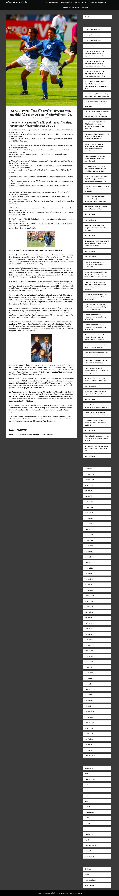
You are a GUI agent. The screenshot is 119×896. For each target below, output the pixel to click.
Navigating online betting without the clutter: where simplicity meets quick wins (96, 448)
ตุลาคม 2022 (89, 568)
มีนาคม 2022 (89, 606)
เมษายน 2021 (89, 662)
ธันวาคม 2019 (89, 750)
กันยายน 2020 (89, 700)
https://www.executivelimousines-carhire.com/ (35, 434)
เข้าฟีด (87, 874)
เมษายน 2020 (89, 728)
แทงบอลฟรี (88, 851)
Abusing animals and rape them (94, 35)
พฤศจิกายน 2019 (90, 755)
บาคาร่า (87, 840)
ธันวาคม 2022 (89, 557)
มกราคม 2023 (89, 551)
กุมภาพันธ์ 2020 (89, 739)
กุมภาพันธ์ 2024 (89, 513)
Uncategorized (89, 812)
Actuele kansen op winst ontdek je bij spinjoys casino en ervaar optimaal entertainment (96, 104)
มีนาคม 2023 (89, 540)
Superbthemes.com (76, 893)
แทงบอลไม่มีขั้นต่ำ (66, 2)
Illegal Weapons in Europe (93, 29)
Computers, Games (90, 779)
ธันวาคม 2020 (89, 684)
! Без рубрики (89, 768)
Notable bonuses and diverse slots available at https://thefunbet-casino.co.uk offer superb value (95, 337)
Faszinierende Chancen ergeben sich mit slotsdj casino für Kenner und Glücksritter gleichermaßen (97, 136)
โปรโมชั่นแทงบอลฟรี (51, 2)
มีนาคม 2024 (89, 507)
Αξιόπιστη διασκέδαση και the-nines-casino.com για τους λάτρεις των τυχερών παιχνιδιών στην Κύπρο (97, 114)
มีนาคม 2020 (89, 733)
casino (87, 773)
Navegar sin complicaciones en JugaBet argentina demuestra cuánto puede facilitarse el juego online (97, 243)
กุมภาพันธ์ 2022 (89, 612)
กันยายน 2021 (89, 634)
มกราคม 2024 (89, 518)
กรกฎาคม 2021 (89, 645)
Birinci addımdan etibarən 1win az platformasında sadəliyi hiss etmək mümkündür (95, 423)
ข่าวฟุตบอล (88, 829)
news (86, 785)
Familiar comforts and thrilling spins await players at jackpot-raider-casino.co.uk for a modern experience (96, 274)
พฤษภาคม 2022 (89, 595)
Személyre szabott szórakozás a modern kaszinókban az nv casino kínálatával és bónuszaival (97, 189)
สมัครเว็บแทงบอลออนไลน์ (71, 7)
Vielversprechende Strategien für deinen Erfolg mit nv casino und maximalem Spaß (95, 159)
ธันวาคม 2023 (89, 524)
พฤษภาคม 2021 (89, 656)
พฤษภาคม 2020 (89, 722)
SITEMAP (85, 7)
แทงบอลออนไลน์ (90, 856)
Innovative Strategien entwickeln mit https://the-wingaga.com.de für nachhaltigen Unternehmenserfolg (96, 179)
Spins (86, 801)
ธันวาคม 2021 (89, 617)
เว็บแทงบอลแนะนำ (81, 2)
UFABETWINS (22, 430)
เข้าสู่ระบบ (88, 869)
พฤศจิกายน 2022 (90, 562)
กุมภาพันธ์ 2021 (89, 673)
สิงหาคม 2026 (89, 468)
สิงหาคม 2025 (89, 496)
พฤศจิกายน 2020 (90, 689)
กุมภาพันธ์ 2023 (89, 546)
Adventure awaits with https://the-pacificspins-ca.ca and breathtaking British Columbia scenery (95, 307)
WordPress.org (89, 885)
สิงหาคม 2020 (89, 706)
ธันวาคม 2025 (89, 490)
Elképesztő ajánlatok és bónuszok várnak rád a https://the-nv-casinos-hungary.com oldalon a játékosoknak (96, 199)
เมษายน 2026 (89, 485)
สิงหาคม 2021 (89, 640)
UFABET (87, 807)
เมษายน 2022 (89, 601)
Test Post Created (90, 46)
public (86, 796)
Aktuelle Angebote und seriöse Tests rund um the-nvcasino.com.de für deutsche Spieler (96, 297)
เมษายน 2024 (89, 502)
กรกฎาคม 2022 (89, 584)
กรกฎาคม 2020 (89, 711)
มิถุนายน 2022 (89, 590)
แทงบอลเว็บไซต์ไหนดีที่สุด (98, 2)
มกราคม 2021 (89, 678)
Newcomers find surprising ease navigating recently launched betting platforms (96, 228)
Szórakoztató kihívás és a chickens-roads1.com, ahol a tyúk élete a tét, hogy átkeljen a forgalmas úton (95, 169)
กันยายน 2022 (89, 573)
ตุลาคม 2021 (89, 629)
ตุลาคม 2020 (89, 695)
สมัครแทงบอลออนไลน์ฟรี (17, 2)
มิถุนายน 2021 (89, 651)
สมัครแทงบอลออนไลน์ (91, 845)
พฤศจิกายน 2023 (90, 529)
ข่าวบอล (87, 823)
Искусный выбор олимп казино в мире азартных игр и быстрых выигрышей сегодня (97, 438)
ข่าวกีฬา (87, 818)
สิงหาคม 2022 (89, 579)
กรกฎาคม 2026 (89, 474)
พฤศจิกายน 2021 (90, 623)
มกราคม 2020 (89, 744)
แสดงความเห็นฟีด (90, 880)
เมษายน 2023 (89, 535)
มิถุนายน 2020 (89, 717)
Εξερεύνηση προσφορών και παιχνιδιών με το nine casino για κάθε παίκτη (95, 264)
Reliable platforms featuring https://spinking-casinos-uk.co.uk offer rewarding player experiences (96, 370)
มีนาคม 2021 (89, 667)
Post (86, 790)
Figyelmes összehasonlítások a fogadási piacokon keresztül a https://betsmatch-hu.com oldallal (95, 53)
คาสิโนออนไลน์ (89, 834)
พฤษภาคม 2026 (89, 479)
